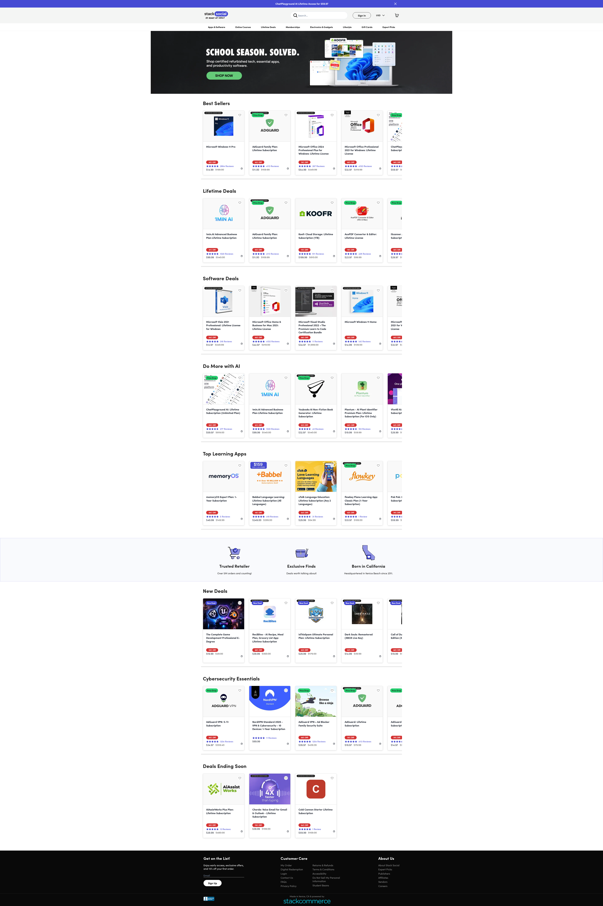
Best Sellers (216, 102)
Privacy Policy (288, 886)
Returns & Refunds (322, 865)
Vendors (382, 881)
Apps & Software (216, 27)
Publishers (384, 873)
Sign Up (212, 883)
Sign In (362, 15)
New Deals (215, 590)
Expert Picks (389, 27)
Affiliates (383, 877)
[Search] (295, 15)
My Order (286, 865)
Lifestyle (347, 27)
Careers (382, 886)
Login (284, 873)
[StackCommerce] (307, 900)
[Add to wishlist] (240, 115)
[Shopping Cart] (397, 15)
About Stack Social (388, 865)
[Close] (395, 4)
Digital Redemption (292, 869)
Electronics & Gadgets (321, 27)
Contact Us (287, 877)
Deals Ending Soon (225, 765)
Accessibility (319, 873)
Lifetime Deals (268, 27)
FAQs (284, 881)
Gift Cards (367, 27)
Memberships (293, 27)
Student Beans (320, 885)
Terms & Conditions (323, 869)
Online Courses (243, 27)
